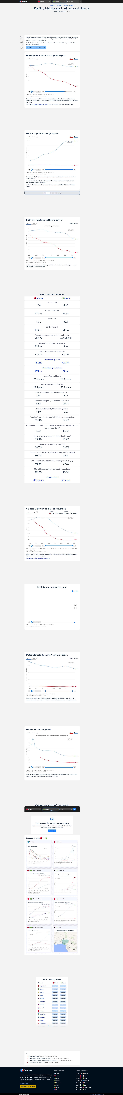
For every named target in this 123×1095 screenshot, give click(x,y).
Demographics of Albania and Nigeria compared (38, 558)
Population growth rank (52, 368)
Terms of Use (93, 1094)
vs (82, 1073)
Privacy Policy (100, 1094)
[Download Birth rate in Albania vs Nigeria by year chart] (37, 223)
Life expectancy (52, 477)
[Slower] (36, 92)
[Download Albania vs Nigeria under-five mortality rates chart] (37, 733)
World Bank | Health (34, 1056)
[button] (21, 39)
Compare (55, 986)
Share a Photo (52, 830)
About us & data (24, 1083)
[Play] (32, 92)
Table (33, 58)
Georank (68, 11)
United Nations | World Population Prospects (40, 1058)
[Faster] (40, 92)
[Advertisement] (40, 23)
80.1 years (38, 480)
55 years (66, 480)
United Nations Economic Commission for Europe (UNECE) (43, 1060)
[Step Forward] (34, 622)
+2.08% (66, 362)
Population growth (52, 360)
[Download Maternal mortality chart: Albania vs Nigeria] (37, 658)
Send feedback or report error (28, 1086)
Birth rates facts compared (35, 47)
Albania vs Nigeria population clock (38, 104)
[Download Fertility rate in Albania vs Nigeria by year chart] (37, 59)
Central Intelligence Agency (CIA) (37, 1062)
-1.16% (38, 362)
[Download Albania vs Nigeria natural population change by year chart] (37, 137)
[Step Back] (29, 92)
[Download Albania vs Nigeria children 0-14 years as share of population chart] (37, 512)
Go (74, 809)
